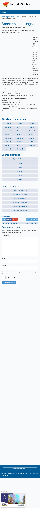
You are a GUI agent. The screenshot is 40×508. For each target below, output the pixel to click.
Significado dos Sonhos (20, 159)
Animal (20, 167)
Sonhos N (8, 138)
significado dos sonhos (13, 17)
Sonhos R (20, 142)
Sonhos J (7, 134)
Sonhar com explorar (20, 198)
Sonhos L (20, 134)
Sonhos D (8, 127)
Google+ (15, 219)
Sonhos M (32, 134)
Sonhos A (8, 124)
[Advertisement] (20, 54)
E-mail (4, 265)
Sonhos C (32, 124)
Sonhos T (8, 145)
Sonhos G (8, 131)
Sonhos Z (20, 149)
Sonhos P (32, 138)
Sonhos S (32, 142)
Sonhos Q (8, 142)
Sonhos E (20, 127)
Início (3, 17)
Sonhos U (20, 145)
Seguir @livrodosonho (32, 219)
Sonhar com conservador (10, 223)
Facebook (9, 219)
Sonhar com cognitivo (20, 194)
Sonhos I (32, 131)
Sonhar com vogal (31, 223)
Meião (20, 163)
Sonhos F (32, 127)
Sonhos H (20, 131)
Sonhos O (20, 138)
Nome (4, 258)
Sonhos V (32, 145)
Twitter (3, 219)
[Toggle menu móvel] (36, 12)
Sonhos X (8, 149)
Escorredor (20, 171)
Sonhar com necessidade (20, 190)
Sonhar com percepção (20, 202)
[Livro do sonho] (16, 4)
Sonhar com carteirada (20, 207)
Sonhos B (20, 124)
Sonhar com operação (20, 211)
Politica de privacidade (20, 469)
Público (20, 175)
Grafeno (20, 179)
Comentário (6, 235)
